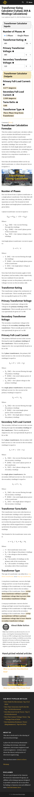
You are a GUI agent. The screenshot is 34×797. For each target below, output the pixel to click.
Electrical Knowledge (19, 794)
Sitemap (6, 764)
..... (30, 648)
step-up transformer (24, 576)
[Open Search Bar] (23, 2)
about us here (21, 759)
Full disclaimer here (14, 787)
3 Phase (9, 35)
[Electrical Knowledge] (4, 2)
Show (10, 122)
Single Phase (23, 35)
